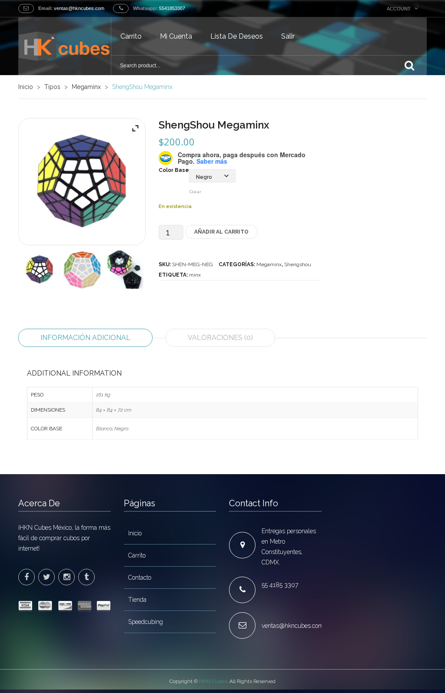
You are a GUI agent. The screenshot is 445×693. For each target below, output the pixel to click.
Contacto (139, 577)
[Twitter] (46, 577)
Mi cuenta (176, 36)
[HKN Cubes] (64, 46)
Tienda (137, 599)
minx (195, 275)
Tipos (52, 86)
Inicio (25, 86)
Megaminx (86, 86)
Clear (195, 191)
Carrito (131, 36)
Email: (45, 8)
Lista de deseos (236, 36)
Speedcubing (145, 621)
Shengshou (297, 264)
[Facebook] (26, 577)
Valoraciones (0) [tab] (220, 337)
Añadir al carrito (221, 232)
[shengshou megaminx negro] (39, 270)
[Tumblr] (86, 577)
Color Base (174, 170)
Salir (288, 36)
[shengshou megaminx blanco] (82, 270)
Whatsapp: (145, 8)
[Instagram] (66, 577)
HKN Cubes (213, 681)
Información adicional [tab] (85, 337)
